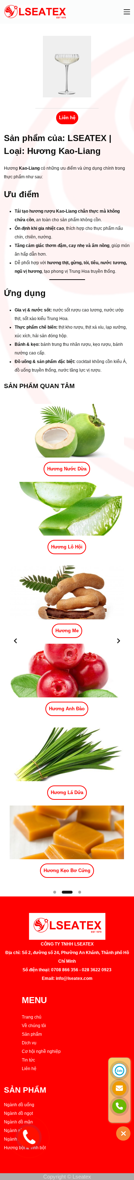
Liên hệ (29, 1068)
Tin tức (28, 1060)
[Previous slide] (15, 641)
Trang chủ (31, 1017)
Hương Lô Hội (67, 547)
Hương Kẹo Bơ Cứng (67, 870)
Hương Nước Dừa (66, 468)
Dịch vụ (29, 1042)
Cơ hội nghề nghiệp (41, 1051)
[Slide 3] (79, 892)
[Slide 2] (67, 892)
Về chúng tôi (34, 1025)
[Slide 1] (54, 892)
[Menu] (127, 12)
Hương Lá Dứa (67, 792)
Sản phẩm (32, 1034)
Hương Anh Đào (67, 708)
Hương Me (67, 630)
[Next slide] (118, 641)
